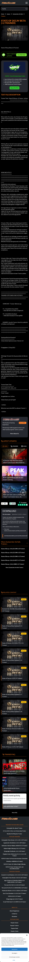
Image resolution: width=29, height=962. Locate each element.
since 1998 (22, 423)
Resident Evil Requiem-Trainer (14, 833)
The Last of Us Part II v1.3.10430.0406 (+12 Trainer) (14, 887)
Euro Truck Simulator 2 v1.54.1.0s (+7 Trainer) (14, 893)
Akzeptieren (14, 949)
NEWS (6, 446)
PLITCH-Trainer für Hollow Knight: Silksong (14, 864)
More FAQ (14, 812)
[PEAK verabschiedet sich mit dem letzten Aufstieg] (14, 473)
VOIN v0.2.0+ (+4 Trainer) (14, 896)
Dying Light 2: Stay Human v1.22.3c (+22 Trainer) (14, 877)
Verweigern (14, 953)
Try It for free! (21, 55)
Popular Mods (14, 928)
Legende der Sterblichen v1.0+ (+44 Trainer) (14, 842)
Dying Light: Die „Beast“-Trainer (14, 828)
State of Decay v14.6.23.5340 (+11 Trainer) (13, 556)
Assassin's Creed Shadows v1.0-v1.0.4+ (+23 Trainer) (14, 875)
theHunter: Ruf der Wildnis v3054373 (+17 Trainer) (14, 845)
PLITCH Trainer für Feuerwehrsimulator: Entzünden (14, 858)
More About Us (14, 433)
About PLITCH (14, 88)
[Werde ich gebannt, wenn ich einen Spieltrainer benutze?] (14, 766)
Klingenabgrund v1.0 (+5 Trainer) (14, 899)
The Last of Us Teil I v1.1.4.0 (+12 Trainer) (14, 885)
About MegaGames (14, 910)
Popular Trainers (14, 925)
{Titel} (14, 960)
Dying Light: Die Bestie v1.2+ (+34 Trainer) (14, 851)
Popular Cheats (14, 931)
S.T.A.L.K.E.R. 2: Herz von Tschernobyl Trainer (14, 831)
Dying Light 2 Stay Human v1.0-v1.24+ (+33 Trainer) (14, 840)
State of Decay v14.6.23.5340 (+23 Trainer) (13, 552)
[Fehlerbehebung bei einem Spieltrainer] (14, 784)
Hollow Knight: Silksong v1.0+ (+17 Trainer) (14, 848)
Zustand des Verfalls (18, 14)
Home (2, 14)
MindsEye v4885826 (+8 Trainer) (14, 861)
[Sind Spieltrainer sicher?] (14, 801)
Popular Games (14, 922)
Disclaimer (14, 916)
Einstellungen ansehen (14, 957)
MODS (25, 446)
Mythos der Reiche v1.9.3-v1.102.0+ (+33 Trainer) (14, 890)
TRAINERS (15, 446)
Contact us (14, 913)
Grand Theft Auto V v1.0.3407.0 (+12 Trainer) (14, 901)
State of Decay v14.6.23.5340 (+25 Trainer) (13, 548)
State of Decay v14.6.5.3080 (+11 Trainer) (12, 564)
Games (8, 14)
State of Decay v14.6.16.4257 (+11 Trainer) (13, 560)
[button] (27, 935)
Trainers (3, 16)
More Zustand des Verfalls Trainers (14, 567)
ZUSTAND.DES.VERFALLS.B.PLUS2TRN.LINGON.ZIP (15, 535)
